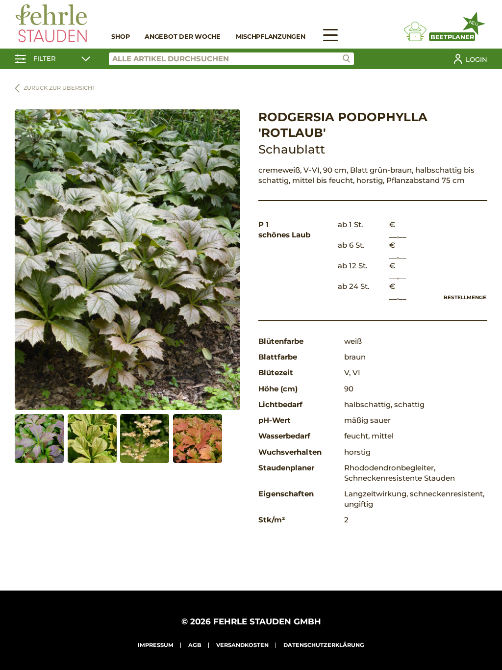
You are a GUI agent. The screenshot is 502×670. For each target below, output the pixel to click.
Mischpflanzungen (270, 36)
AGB (194, 645)
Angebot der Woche (183, 36)
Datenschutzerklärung (323, 645)
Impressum (156, 645)
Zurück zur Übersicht (60, 87)
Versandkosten (242, 645)
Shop (120, 36)
